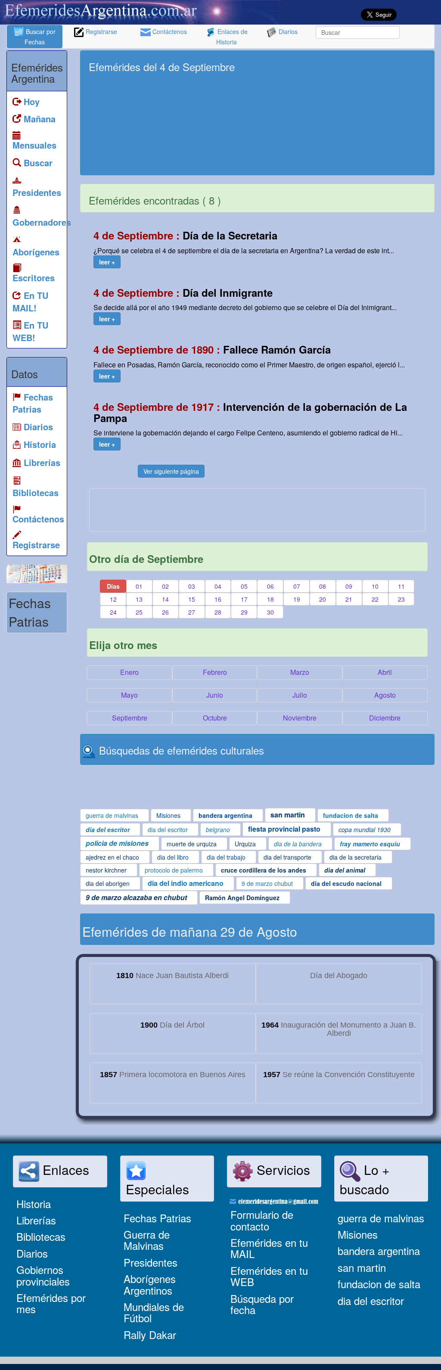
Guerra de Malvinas (147, 1240)
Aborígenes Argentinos (150, 1284)
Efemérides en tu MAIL (269, 1248)
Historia (33, 1203)
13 (139, 599)
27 (191, 612)
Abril (385, 672)
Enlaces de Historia (232, 36)
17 (244, 599)
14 (165, 599)
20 (322, 599)
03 (191, 586)
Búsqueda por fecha (262, 1304)
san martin (362, 1267)
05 (244, 586)
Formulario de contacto (261, 1220)
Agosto (385, 695)
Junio (214, 695)
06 (270, 586)
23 (401, 599)
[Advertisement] (352, 113)
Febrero (215, 672)
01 (139, 586)
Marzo (299, 672)
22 (375, 599)
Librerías (36, 1219)
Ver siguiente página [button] (171, 471)
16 (217, 599)
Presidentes (150, 1262)
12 (113, 599)
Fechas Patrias (157, 1217)
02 (165, 586)
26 (165, 612)
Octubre (215, 718)
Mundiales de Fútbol (154, 1312)
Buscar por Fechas (40, 36)
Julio (299, 695)
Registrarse (100, 31)
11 (401, 586)
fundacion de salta (379, 1283)
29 (244, 612)
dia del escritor (371, 1300)
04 (217, 586)
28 (217, 612)
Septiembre (129, 718)
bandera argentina (379, 1250)
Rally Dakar (150, 1334)
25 (139, 612)
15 (191, 599)
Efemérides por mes (51, 1303)
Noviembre (300, 718)
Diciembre (385, 718)
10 (375, 586)
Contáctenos (169, 31)
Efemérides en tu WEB (269, 1276)
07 (296, 586)
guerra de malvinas (381, 1217)
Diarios (287, 31)
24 (113, 612)
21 (348, 599)
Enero (129, 672)
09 (348, 586)
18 (270, 599)
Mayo (129, 695)
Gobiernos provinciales (43, 1275)
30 (270, 612)
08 (322, 586)
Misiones (358, 1234)
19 (296, 599)
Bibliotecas (40, 1236)
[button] (107, 261)
